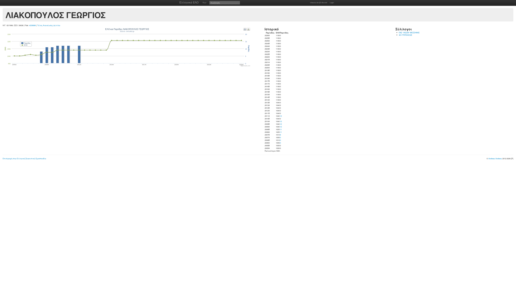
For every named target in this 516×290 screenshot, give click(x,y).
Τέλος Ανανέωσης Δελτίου (48, 25)
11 (281, 129)
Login (332, 2)
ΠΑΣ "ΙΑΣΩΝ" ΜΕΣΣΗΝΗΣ (409, 32)
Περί (205, 2)
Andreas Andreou (495, 158)
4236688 (32, 25)
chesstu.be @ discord (318, 2)
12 (281, 116)
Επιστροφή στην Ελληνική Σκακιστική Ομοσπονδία (24, 158)
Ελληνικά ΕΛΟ (189, 2)
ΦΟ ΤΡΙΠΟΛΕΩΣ (405, 35)
